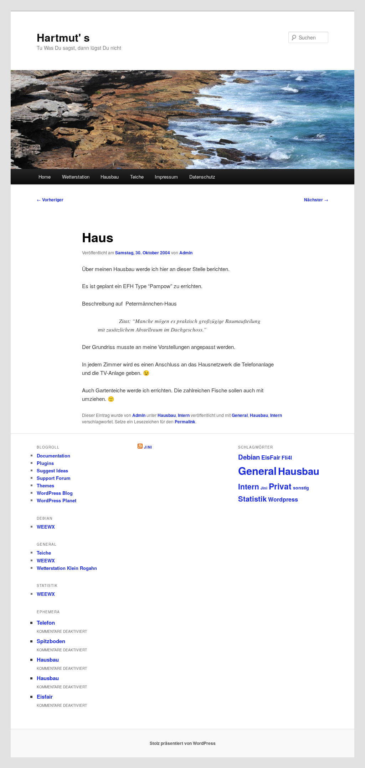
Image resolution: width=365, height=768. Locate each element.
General (240, 415)
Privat (280, 486)
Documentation (53, 455)
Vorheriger (50, 199)
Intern (184, 415)
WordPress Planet (56, 500)
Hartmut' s (63, 37)
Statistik (252, 498)
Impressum (166, 176)
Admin (185, 252)
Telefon (46, 622)
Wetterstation (75, 176)
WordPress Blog (55, 492)
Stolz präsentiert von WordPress (183, 743)
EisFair (270, 457)
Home (44, 176)
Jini (148, 447)
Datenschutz (202, 176)
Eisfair (45, 696)
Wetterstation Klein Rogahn (67, 568)
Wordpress (283, 499)
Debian (249, 457)
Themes (45, 485)
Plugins (45, 463)
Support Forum (54, 478)
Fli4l (287, 457)
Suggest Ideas (52, 470)
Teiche (137, 176)
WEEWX (46, 526)
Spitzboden (51, 641)
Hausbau (110, 176)
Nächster (316, 199)
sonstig (301, 487)
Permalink (185, 421)
